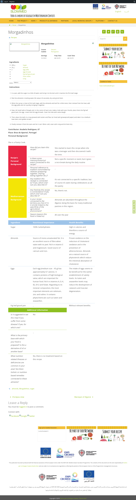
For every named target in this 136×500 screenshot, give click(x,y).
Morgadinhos (24, 389)
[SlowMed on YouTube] (134, 209)
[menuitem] (1, 1)
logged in (23, 407)
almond (25, 67)
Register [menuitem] (12, 1)
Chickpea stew (18, 397)
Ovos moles (27, 76)
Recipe (14, 25)
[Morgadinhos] (24, 51)
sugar (32, 389)
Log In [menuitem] (6, 1)
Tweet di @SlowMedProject (106, 86)
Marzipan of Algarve (82, 397)
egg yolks (26, 70)
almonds (15, 389)
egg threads (27, 72)
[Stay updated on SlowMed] (134, 212)
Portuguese (55, 52)
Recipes (14, 37)
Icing (24, 79)
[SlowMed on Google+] (134, 206)
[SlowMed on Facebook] (134, 201)
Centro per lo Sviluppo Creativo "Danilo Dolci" (73, 498)
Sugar (25, 65)
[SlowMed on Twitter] (134, 204)
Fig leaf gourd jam (29, 74)
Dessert (53, 49)
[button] (14, 416)
